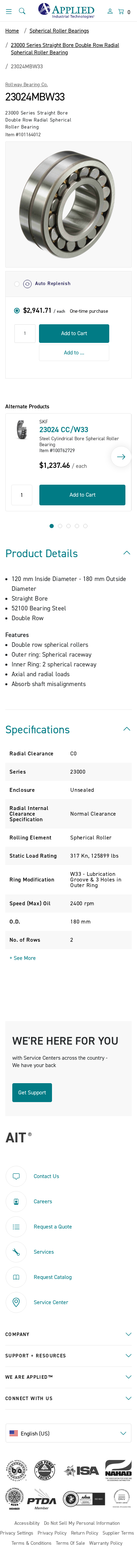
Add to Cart (74, 333)
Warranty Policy (106, 1543)
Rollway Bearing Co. (26, 85)
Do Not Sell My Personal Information (82, 1524)
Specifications (37, 730)
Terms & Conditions (32, 1543)
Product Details (41, 554)
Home (12, 30)
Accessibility (27, 1524)
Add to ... (74, 352)
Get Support (32, 1092)
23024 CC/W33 (63, 430)
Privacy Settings (16, 1533)
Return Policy (84, 1533)
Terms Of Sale (70, 1543)
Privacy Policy (52, 1533)
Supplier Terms (118, 1533)
